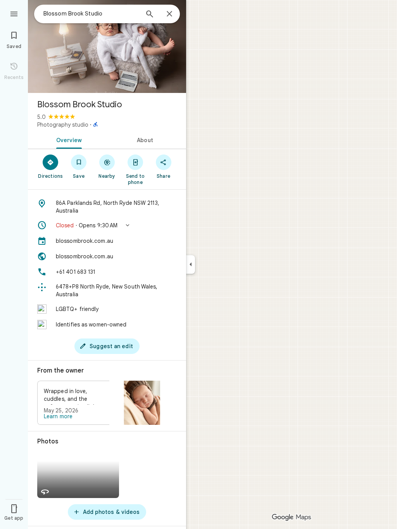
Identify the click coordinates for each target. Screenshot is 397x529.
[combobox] (91, 13)
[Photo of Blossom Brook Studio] (107, 46)
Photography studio (62, 124)
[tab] (67, 139)
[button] (107, 225)
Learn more (58, 416)
